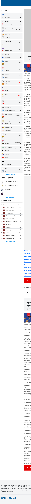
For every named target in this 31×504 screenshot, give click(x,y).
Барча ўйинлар (10, 174)
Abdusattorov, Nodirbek (11, 221)
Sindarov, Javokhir (9, 216)
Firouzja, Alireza (9, 238)
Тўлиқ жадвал (10, 197)
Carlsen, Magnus (9, 207)
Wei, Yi (6, 232)
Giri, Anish (7, 227)
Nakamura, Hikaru (9, 210)
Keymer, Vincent (9, 218)
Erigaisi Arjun (8, 230)
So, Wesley (7, 224)
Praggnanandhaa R (9, 235)
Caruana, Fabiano (9, 213)
